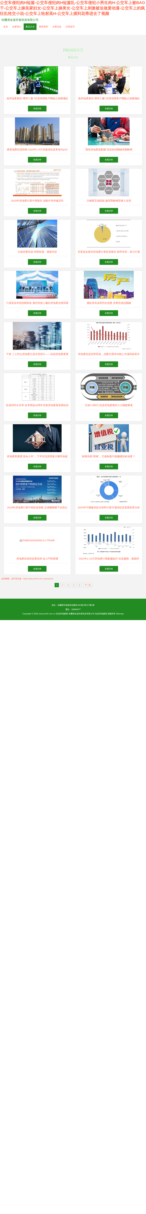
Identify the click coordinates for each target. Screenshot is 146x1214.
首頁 (5, 26)
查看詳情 (37, 108)
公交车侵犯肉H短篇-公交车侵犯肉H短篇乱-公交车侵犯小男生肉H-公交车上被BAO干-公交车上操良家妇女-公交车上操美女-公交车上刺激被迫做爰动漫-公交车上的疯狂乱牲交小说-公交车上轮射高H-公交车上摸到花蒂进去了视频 (72, 8)
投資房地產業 (62, 613)
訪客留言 (70, 26)
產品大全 (30, 26)
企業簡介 (16, 26)
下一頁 (88, 585)
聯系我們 (43, 26)
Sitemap (120, 613)
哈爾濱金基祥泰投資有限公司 (19, 19)
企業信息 (56, 26)
